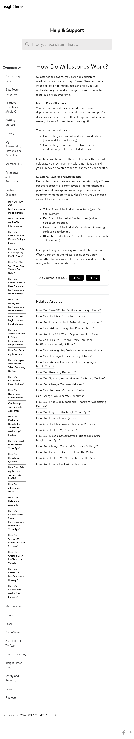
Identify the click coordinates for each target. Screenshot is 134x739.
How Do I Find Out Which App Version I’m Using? (16, 267)
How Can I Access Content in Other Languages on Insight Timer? (16, 337)
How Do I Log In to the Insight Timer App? (16, 444)
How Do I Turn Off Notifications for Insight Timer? (17, 207)
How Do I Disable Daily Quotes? (15, 457)
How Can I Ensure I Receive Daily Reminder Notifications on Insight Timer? (16, 286)
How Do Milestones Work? (14, 488)
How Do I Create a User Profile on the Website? (15, 557)
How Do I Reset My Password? (16, 352)
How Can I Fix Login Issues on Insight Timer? (16, 320)
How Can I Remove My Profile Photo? (15, 393)
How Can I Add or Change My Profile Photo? (16, 252)
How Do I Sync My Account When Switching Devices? (16, 365)
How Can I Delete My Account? (13, 501)
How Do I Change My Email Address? (16, 380)
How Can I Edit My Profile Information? (16, 222)
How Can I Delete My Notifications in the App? (16, 574)
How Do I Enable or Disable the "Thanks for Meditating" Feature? (14, 426)
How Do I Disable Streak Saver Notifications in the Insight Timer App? (16, 520)
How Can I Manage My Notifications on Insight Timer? (16, 305)
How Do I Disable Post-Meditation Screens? (15, 591)
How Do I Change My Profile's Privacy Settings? (16, 540)
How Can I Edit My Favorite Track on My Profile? (16, 473)
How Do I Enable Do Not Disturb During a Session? (16, 237)
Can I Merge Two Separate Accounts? (15, 407)
